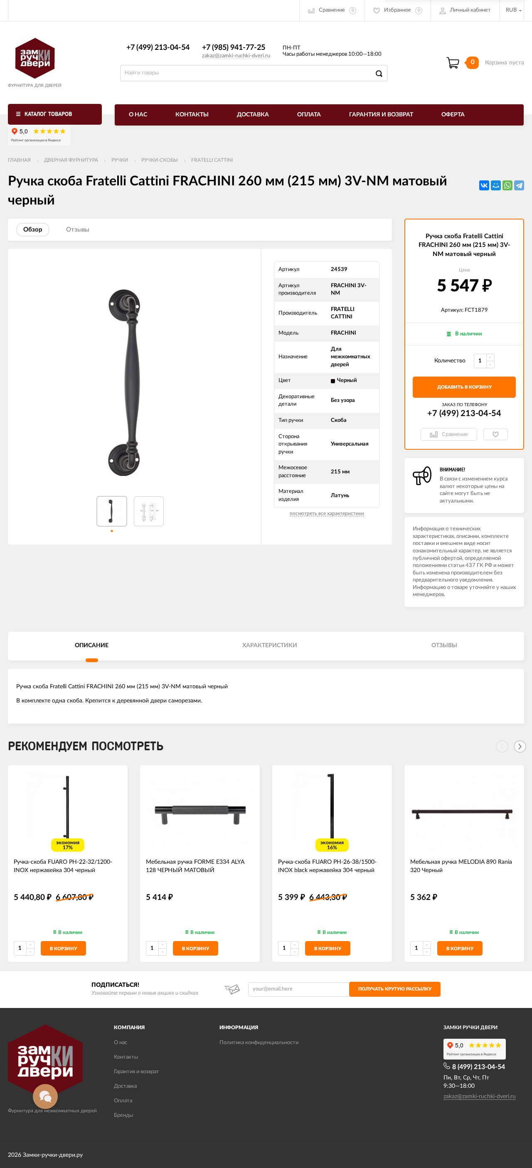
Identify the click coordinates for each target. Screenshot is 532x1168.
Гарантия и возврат (381, 115)
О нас (138, 115)
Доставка (253, 115)
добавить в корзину (464, 387)
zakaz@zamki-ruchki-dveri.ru (236, 56)
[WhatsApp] (507, 185)
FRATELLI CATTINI (212, 160)
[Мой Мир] (496, 185)
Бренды (123, 1115)
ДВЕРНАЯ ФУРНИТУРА (71, 160)
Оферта (453, 115)
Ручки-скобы (159, 160)
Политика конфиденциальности (258, 1042)
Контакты (192, 115)
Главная (19, 160)
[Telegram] (519, 185)
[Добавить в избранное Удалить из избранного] (495, 434)
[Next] (520, 746)
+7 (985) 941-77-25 (233, 48)
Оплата (309, 115)
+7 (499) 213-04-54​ (158, 48)
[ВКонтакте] (484, 185)
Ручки (119, 160)
